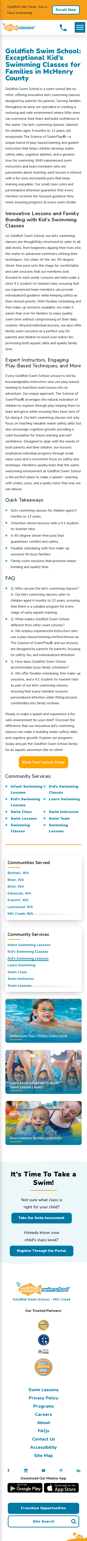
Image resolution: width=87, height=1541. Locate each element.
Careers (43, 1414)
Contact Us (43, 1439)
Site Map (43, 1456)
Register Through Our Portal (41, 1251)
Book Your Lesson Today (43, 762)
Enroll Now (66, 9)
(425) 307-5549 (63, 27)
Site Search (43, 1521)
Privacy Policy (43, 1398)
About (43, 1423)
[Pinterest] (61, 1470)
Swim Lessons (44, 1390)
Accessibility (43, 1447)
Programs (43, 1406)
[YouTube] (43, 1470)
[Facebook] (8, 1470)
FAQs (43, 1431)
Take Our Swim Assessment (41, 1218)
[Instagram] (26, 1470)
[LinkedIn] (78, 1470)
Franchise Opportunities (43, 1508)
